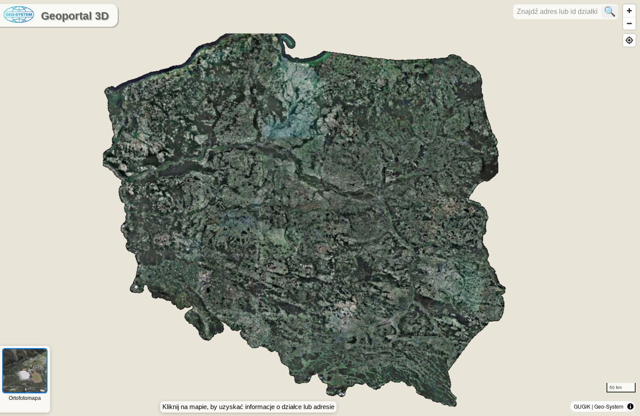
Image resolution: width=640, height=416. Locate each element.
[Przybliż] (629, 10)
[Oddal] (629, 23)
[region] (320, 208)
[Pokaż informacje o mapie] (630, 406)
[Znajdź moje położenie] (629, 40)
